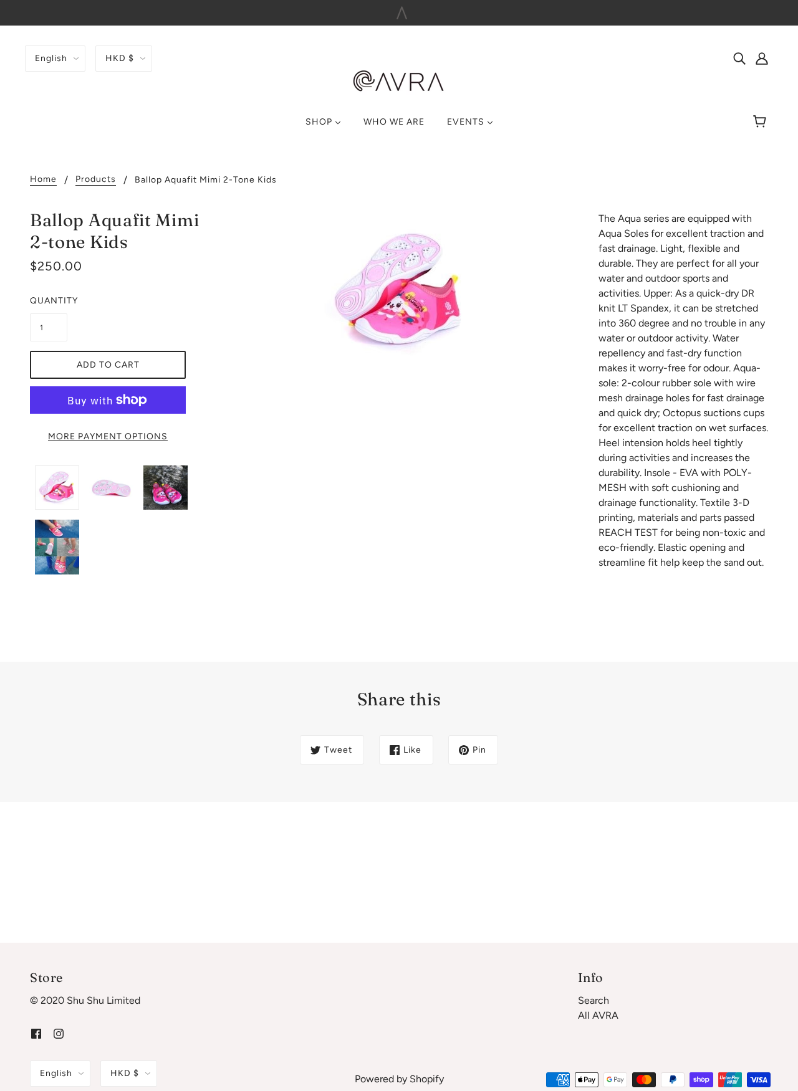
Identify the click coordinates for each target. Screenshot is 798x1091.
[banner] (399, 81)
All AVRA (598, 1015)
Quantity (48, 300)
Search (593, 1000)
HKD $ (119, 58)
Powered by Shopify (399, 1079)
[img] (739, 57)
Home (43, 179)
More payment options (108, 436)
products (95, 179)
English (51, 58)
